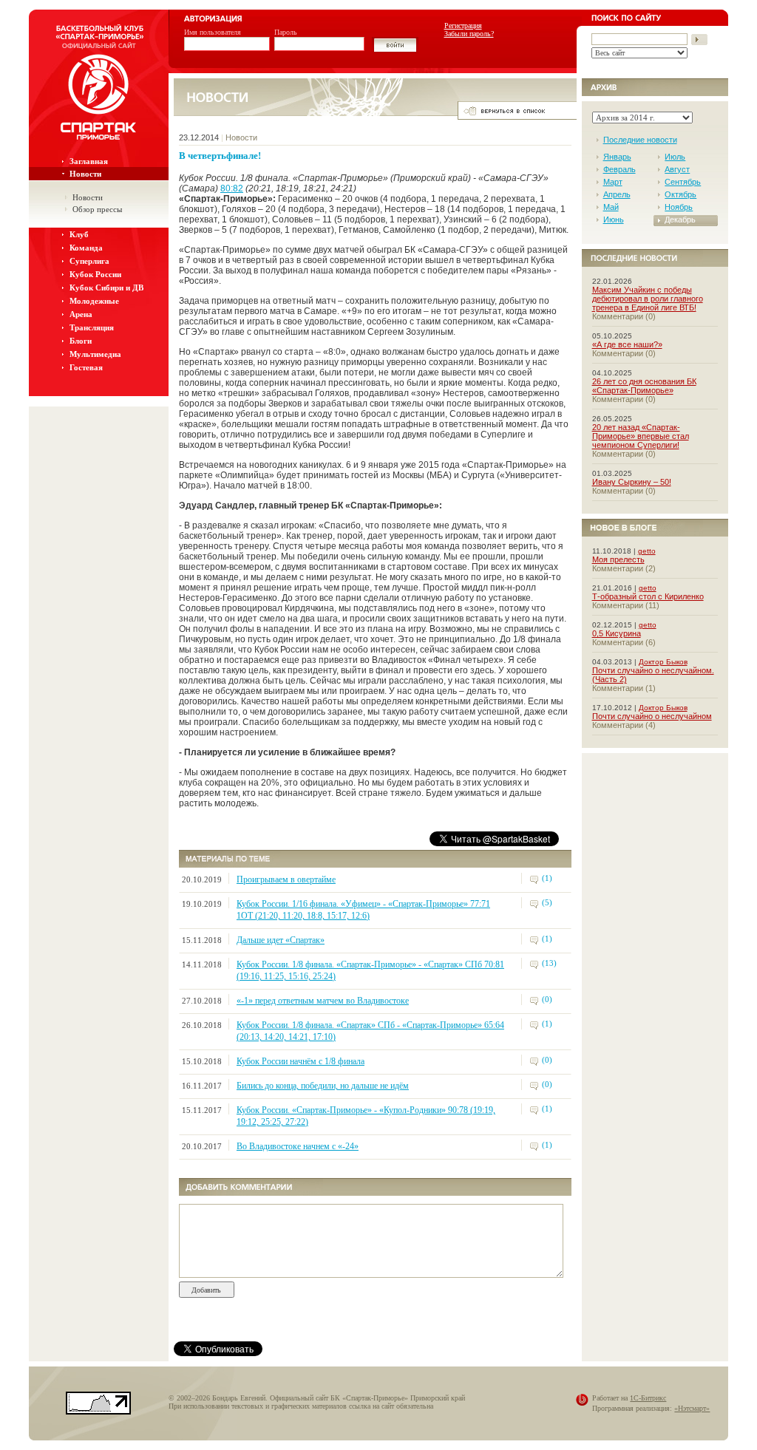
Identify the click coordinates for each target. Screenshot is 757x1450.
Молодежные (94, 300)
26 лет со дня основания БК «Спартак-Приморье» (644, 386)
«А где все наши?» (627, 344)
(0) (547, 999)
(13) (549, 963)
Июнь (613, 219)
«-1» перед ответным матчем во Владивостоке (323, 1000)
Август (677, 169)
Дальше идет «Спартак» (281, 940)
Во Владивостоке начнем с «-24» (298, 1146)
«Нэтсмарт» (692, 1408)
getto (647, 551)
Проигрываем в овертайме (286, 879)
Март (612, 181)
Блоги (80, 340)
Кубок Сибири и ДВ (106, 287)
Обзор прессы (97, 209)
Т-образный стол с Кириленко (648, 596)
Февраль (619, 169)
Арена (80, 314)
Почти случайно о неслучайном (652, 716)
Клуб (79, 234)
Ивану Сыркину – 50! (631, 481)
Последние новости (640, 139)
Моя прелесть (618, 559)
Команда (86, 247)
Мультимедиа (95, 354)
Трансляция (91, 327)
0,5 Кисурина (616, 633)
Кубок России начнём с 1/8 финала (300, 1061)
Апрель (617, 194)
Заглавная (88, 161)
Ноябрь (679, 206)
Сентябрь (683, 181)
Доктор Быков (663, 662)
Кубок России (95, 274)
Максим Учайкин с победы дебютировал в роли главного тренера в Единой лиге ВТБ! (647, 298)
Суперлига (89, 260)
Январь (617, 156)
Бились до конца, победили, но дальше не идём (323, 1085)
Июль (675, 156)
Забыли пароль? (469, 34)
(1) (547, 878)
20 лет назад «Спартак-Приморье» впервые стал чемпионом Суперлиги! (640, 436)
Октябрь (680, 194)
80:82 (231, 188)
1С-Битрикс (648, 1398)
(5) (547, 902)
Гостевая (86, 367)
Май (611, 206)
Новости (85, 173)
